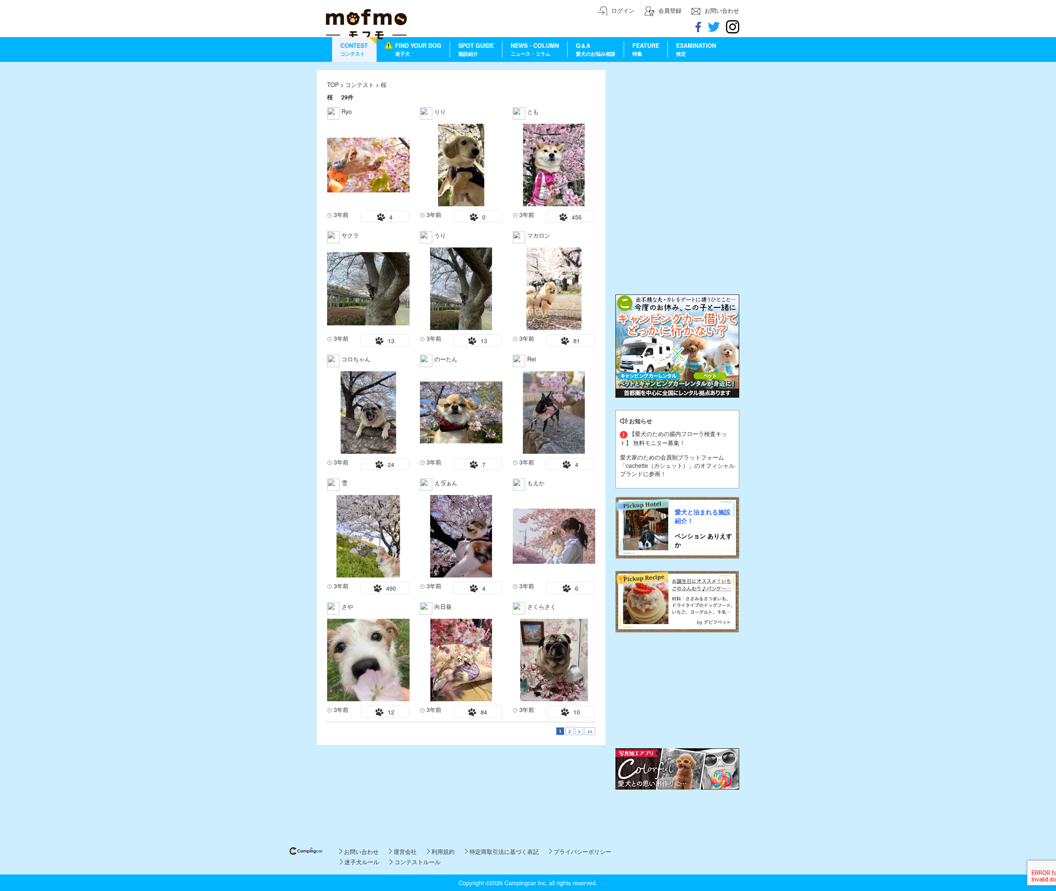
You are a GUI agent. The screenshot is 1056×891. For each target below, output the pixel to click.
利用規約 (442, 851)
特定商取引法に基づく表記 (503, 851)
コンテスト (360, 84)
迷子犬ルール (361, 862)
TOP (333, 84)
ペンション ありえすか (703, 540)
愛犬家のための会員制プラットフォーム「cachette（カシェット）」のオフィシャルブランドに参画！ (677, 465)
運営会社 (404, 851)
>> (589, 731)
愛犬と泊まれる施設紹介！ (703, 516)
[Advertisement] (677, 121)
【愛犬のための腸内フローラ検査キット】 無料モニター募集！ (673, 437)
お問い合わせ (360, 851)
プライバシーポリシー (581, 851)
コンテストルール (416, 862)
